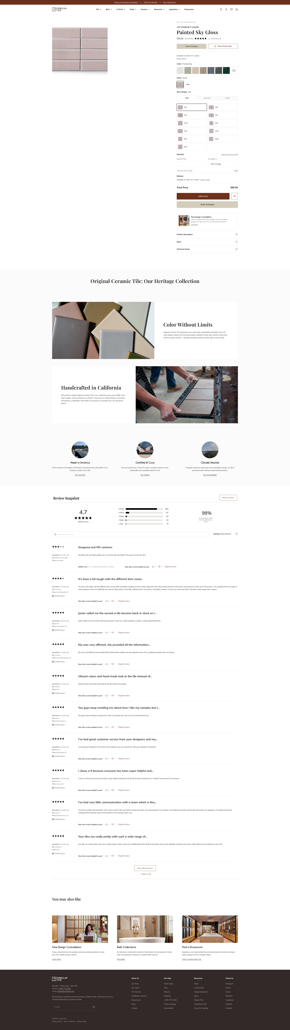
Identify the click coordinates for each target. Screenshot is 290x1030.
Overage (212, 159)
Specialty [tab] (207, 98)
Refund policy (81, 1021)
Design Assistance (201, 992)
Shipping (167, 996)
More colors (234, 70)
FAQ (165, 988)
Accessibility (168, 1008)
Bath (108, 9)
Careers (134, 1008)
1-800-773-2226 (64, 989)
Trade (132, 9)
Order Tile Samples (150, 2)
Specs (196, 996)
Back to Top (146, 874)
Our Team (135, 988)
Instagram (229, 984)
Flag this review (170, 567)
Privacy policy (56, 1021)
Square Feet (181, 159)
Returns (167, 992)
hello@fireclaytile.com (65, 991)
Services (144, 9)
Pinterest (229, 996)
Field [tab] (186, 98)
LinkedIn (229, 1008)
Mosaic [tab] (227, 98)
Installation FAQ (200, 1004)
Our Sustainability (210, 475)
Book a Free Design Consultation (126, 2)
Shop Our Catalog (201, 1008)
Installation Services (139, 996)
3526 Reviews (216, 38)
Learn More (56, 959)
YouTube (229, 1004)
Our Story (135, 984)
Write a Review (228, 498)
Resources (158, 9)
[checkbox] (234, 196)
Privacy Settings (170, 1004)
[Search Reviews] (55, 534)
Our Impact (145, 475)
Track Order (168, 984)
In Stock (119, 9)
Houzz (228, 992)
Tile (97, 9)
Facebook (229, 1000)
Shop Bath (121, 959)
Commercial (199, 988)
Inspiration (173, 9)
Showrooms (189, 9)
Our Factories (80, 475)
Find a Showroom (169, 2)
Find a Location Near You (191, 959)
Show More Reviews (145, 868)
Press (134, 1004)
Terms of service (69, 1021)
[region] (145, 2)
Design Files (198, 1000)
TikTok (228, 988)
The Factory (136, 992)
